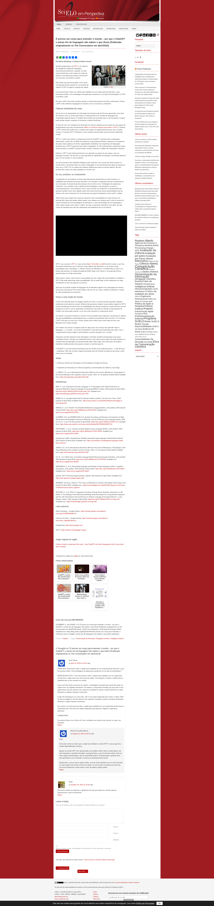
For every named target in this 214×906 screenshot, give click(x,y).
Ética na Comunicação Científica (147, 344)
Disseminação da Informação (85, 638)
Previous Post (62, 868)
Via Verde (148, 342)
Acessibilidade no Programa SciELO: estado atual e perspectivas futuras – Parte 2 (146, 209)
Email (115, 833)
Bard (89, 264)
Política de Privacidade (145, 903)
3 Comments (75, 51)
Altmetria (148, 245)
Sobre (134, 28)
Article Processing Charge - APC (147, 248)
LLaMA (102, 264)
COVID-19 (67, 28)
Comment (113, 809)
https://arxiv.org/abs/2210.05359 (67, 462)
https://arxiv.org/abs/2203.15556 (67, 433)
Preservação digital (144, 311)
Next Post (82, 871)
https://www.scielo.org (61, 896)
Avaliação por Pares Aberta (145, 257)
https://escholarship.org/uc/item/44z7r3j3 (74, 377)
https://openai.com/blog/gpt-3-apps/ (73, 530)
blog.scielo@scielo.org (61, 899)
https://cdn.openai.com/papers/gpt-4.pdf (70, 478)
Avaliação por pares (145, 254)
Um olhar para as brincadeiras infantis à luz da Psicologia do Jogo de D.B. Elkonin (147, 113)
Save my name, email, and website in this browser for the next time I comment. (83, 848)
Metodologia (98, 28)
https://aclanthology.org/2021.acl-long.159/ (82, 501)
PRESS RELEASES (81, 24)
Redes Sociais (142, 324)
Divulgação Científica (103, 638)
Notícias (76, 28)
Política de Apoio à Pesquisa (144, 304)
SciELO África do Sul (140, 336)
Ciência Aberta (148, 263)
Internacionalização (143, 289)
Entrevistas (111, 28)
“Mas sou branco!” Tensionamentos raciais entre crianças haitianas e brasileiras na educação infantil (145, 90)
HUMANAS (69, 24)
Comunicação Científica (145, 268)
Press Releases (144, 69)
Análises (86, 28)
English (92, 18)
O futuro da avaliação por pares (145, 292)
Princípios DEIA (141, 314)
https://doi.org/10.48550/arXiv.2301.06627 (110, 469)
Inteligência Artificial (117, 638)
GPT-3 (76, 66)
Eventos (139, 281)
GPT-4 (73, 264)
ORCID (137, 296)
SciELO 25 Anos (147, 332)
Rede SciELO (152, 321)
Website (116, 840)
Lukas (111, 87)
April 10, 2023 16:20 (62, 51)
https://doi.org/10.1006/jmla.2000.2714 (104, 422)
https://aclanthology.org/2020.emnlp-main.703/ (72, 394)
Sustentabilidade (142, 339)
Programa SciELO (145, 320)
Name (115, 827)
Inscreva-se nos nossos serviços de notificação (128, 893)
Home (58, 28)
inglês (76, 556)
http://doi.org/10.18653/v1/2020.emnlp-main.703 (73, 391)
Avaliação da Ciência (145, 252)
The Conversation (87, 51)
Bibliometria (141, 260)
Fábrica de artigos (153, 223)
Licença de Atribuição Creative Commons (126, 882)
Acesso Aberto (144, 240)
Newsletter (123, 28)
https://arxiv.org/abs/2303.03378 (67, 412)
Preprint (148, 308)
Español (101, 18)
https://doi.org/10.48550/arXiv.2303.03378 (81, 410)
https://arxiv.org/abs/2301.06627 (78, 471)
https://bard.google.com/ (74, 525)
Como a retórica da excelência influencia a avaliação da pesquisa (147, 217)
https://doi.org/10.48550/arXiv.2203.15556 (87, 431)
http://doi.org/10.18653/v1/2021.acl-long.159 (103, 499)
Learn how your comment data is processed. (99, 860)
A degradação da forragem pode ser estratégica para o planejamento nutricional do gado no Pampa (146, 77)
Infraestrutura (149, 284)
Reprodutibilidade (143, 326)
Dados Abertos (150, 271)
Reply (60, 725)
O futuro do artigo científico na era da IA (147, 156)
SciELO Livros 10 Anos (147, 334)
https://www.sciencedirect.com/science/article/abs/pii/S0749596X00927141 (86, 424)
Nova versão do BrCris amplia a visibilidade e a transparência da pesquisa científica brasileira (145, 176)
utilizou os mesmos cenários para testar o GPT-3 (101, 127)
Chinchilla (94, 264)
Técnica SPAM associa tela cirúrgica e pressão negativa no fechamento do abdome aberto (146, 124)
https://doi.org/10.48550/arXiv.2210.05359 (91, 459)
